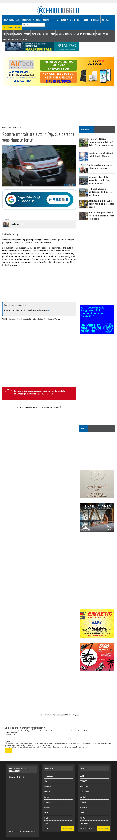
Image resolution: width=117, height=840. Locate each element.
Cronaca (55, 20)
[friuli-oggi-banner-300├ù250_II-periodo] (97, 332)
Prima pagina (8, 19)
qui (48, 310)
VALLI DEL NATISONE (76, 34)
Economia (64, 20)
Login (18, 27)
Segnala (76, 715)
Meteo (83, 428)
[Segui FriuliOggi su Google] (39, 199)
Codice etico (21, 777)
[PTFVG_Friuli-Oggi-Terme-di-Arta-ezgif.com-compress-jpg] (97, 530)
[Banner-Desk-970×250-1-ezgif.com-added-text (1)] (58, 84)
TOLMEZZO (18, 40)
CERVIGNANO (26, 34)
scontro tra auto (54, 319)
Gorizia (46, 20)
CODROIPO (10, 34)
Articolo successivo (50, 407)
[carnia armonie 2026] (97, 497)
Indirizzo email (10, 734)
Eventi (79, 20)
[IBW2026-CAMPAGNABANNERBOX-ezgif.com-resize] (97, 669)
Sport (72, 20)
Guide (86, 20)
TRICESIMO (99, 34)
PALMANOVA (66, 34)
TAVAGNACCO (18, 34)
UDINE (4, 34)
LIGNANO (52, 34)
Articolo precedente (28, 407)
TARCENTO (106, 34)
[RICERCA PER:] (33, 24)
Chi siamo (105, 20)
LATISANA (33, 34)
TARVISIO (24, 40)
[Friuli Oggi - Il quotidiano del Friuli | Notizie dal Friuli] (58, 10)
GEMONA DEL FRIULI (8, 40)
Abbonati (9, 27)
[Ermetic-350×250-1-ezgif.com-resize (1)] (97, 636)
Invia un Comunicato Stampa (50, 715)
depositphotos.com (28, 831)
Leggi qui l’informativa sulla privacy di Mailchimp (33, 745)
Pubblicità (67, 715)
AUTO (46, 828)
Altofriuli (37, 20)
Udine (18, 20)
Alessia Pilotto (18, 224)
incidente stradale (28, 319)
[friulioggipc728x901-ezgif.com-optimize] (42, 50)
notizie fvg (41, 319)
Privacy (7, 741)
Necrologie (95, 20)
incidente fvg (14, 319)
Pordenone (26, 20)
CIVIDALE (39, 34)
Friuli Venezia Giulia (89, 34)
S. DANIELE (46, 34)
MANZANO (59, 34)
